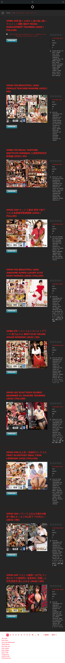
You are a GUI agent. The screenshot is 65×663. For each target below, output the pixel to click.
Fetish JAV (58, 123)
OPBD (58, 67)
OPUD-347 (55, 618)
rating (27, 12)
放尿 (58, 563)
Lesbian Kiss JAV (57, 367)
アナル (58, 313)
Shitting (57, 75)
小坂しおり (55, 440)
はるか (54, 313)
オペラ (56, 379)
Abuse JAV (55, 419)
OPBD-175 (55, 374)
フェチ (58, 316)
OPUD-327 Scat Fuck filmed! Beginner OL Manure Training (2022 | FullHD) (25, 396)
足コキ (60, 319)
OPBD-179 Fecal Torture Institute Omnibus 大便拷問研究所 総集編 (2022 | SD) (26, 153)
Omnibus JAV (56, 196)
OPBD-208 (55, 68)
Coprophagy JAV (57, 113)
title (35, 12)
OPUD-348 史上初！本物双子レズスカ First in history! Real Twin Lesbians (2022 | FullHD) (26, 455)
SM (58, 377)
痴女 (55, 565)
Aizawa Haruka (56, 50)
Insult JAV (60, 190)
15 (38, 635)
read (31, 12)
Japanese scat (56, 193)
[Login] (63, 2)
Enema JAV (55, 485)
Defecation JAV (56, 117)
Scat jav (54, 133)
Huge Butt (59, 251)
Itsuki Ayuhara (56, 191)
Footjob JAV (55, 125)
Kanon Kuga (55, 195)
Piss (56, 256)
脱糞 (56, 319)
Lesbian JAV (55, 366)
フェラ (57, 439)
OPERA (54, 70)
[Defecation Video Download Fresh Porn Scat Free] (32, 7)
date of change (20, 12)
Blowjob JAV (58, 421)
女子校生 (58, 317)
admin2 (54, 42)
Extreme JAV (56, 118)
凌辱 (60, 439)
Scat (53, 40)
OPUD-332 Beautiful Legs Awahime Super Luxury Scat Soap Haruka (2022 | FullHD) (24, 273)
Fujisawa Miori (56, 59)
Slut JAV (56, 557)
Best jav (57, 178)
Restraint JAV (59, 258)
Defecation (55, 57)
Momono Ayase (56, 371)
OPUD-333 (55, 130)
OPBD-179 (55, 198)
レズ (57, 382)
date (14, 12)
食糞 (53, 321)
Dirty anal (55, 245)
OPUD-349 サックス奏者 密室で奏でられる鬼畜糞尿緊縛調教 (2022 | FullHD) (25, 213)
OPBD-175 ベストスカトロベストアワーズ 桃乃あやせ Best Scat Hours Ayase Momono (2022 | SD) (26, 334)
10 (32, 635)
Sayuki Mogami (56, 621)
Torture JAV (55, 558)
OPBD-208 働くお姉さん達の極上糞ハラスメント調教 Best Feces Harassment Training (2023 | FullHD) (26, 25)
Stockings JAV (56, 138)
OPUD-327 (55, 430)
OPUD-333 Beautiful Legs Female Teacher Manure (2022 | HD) (26, 88)
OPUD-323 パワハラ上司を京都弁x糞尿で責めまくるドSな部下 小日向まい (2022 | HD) (26, 517)
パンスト (54, 562)
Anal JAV (54, 112)
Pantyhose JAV (56, 132)
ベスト (54, 382)
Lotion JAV (55, 369)
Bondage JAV (56, 181)
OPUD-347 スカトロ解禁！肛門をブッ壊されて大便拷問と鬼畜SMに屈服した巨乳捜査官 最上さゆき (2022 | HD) (26, 578)
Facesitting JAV (56, 547)
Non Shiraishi (56, 495)
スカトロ (56, 314)
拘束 (60, 440)
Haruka (54, 127)
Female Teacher (56, 120)
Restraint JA (56, 200)
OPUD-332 (55, 309)
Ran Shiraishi (59, 498)
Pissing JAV (55, 555)
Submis (54, 140)
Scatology (55, 135)
